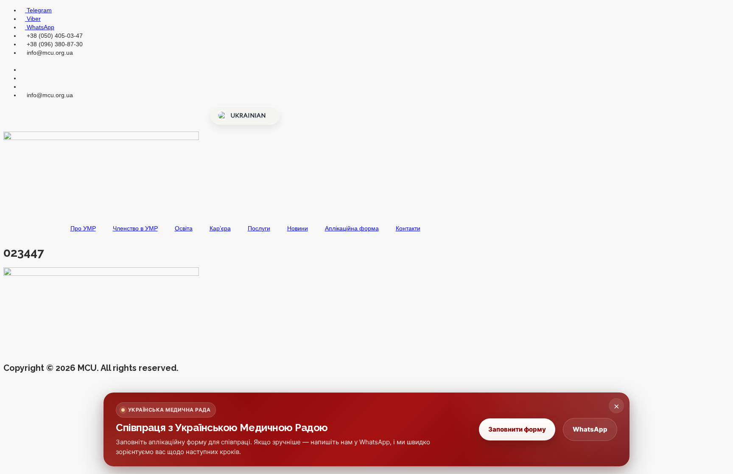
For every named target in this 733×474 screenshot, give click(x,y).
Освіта (184, 228)
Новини (297, 228)
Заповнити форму (517, 429)
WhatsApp (590, 429)
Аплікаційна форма (352, 228)
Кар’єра (220, 228)
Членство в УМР (135, 228)
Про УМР (83, 228)
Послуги (259, 228)
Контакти (408, 228)
